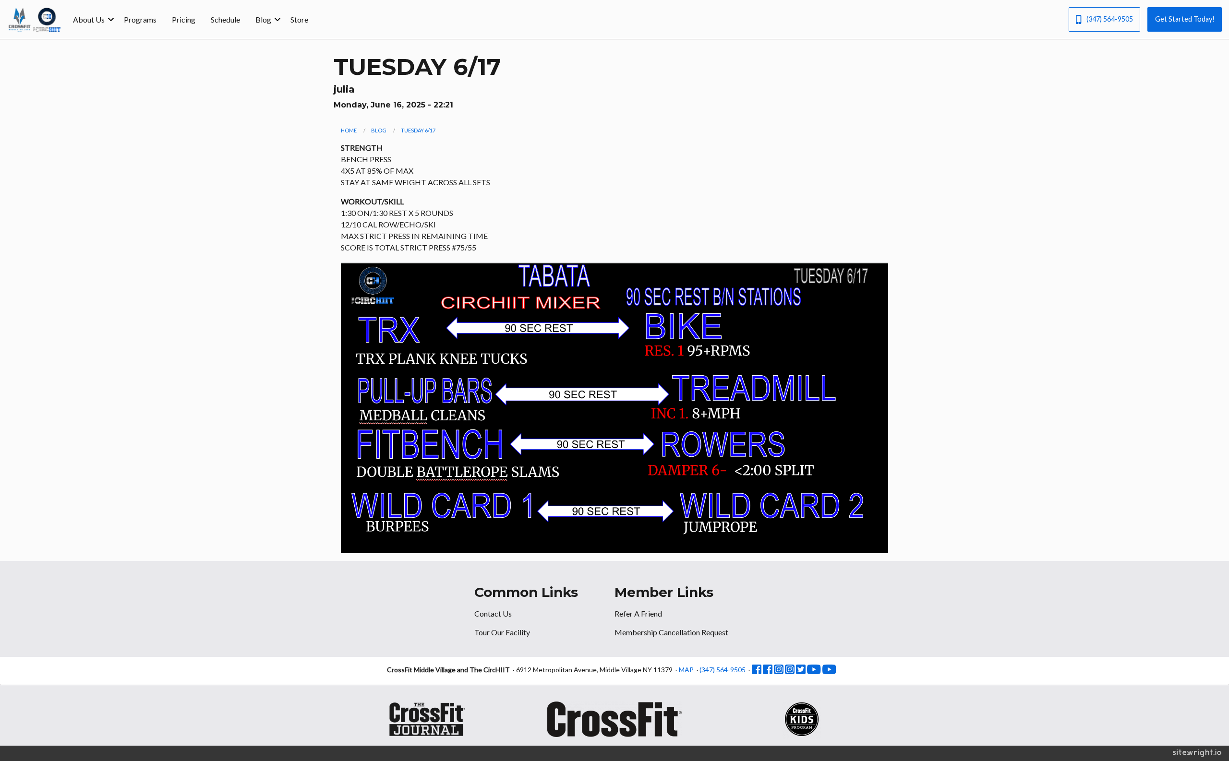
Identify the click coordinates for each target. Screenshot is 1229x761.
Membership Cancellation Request (671, 632)
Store (299, 19)
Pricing (183, 19)
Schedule (225, 19)
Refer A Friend (638, 613)
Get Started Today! (1185, 19)
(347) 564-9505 (1109, 19)
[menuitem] (90, 19)
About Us (89, 19)
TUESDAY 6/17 (418, 130)
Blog (263, 19)
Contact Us (493, 613)
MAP (686, 670)
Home (349, 130)
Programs (140, 19)
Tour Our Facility (502, 632)
